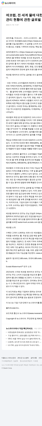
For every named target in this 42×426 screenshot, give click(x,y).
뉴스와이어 (10, 3)
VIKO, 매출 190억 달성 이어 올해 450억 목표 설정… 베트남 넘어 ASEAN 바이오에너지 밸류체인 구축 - (25, 338)
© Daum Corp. (7, 368)
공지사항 (34, 358)
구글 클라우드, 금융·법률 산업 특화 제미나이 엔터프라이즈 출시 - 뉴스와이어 (25, 335)
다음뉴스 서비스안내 (9, 358)
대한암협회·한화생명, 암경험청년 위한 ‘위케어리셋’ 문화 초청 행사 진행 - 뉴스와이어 (25, 332)
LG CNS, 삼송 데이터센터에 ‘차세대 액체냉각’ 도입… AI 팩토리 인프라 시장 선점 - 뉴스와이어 (25, 345)
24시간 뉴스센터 (23, 358)
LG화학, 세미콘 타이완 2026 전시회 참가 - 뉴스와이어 (25, 342)
